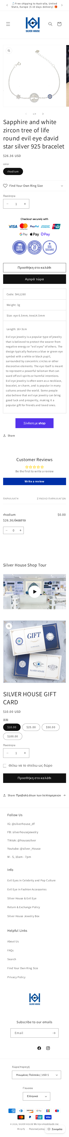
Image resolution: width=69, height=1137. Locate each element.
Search (11, 959)
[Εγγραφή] (53, 1033)
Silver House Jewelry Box (23, 916)
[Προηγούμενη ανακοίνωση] (7, 5)
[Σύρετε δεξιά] (43, 114)
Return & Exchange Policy (23, 907)
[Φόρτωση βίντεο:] (34, 591)
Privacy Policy (16, 977)
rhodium (13, 171)
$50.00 (50, 727)
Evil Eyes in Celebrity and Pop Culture (31, 880)
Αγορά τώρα (34, 279)
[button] (8, 24)
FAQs (10, 950)
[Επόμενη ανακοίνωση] (62, 5)
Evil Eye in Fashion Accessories (26, 889)
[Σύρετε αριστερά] (26, 114)
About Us (13, 941)
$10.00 (12, 727)
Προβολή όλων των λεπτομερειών (38, 795)
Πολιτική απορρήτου (40, 1129)
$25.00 (31, 727)
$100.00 (12, 736)
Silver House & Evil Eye (21, 898)
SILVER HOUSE (26, 1124)
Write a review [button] (34, 481)
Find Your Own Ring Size (22, 968)
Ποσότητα (9, 196)
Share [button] (11, 435)
